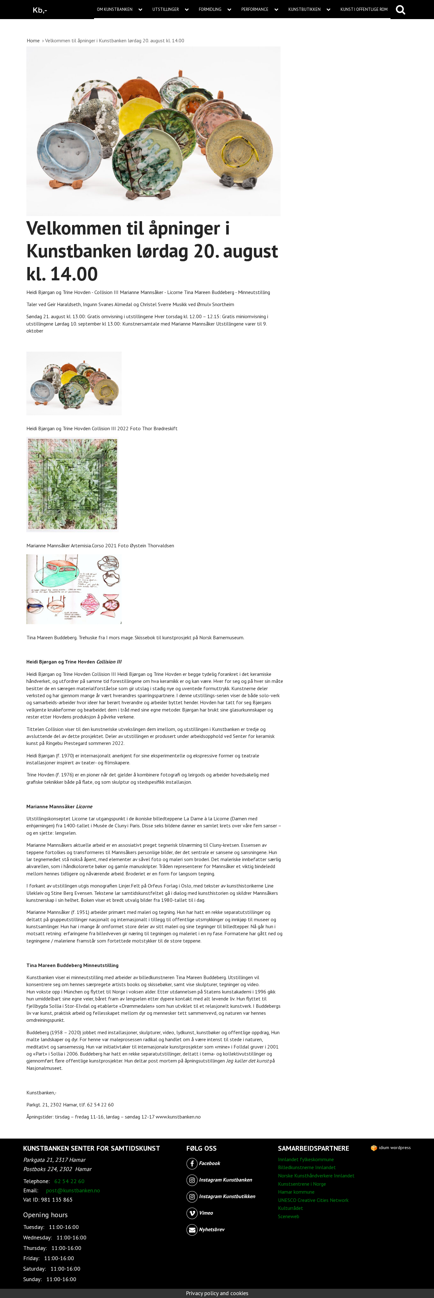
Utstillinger (166, 9)
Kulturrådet (290, 1208)
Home (34, 40)
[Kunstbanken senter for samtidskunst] (40, 9)
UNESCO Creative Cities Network (313, 1200)
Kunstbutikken (305, 9)
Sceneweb (288, 1216)
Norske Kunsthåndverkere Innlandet (316, 1175)
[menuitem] (122, 9)
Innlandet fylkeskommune (306, 1159)
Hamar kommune (296, 1192)
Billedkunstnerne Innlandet (307, 1167)
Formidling (210, 9)
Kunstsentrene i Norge (302, 1184)
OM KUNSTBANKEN (115, 9)
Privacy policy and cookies (217, 1293)
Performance (255, 9)
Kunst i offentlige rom (364, 9)
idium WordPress (394, 1147)
